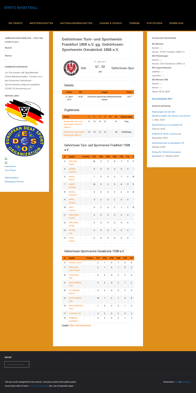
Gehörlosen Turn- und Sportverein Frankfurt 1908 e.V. (73, 124)
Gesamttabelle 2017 (162, 99)
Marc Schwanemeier (80, 325)
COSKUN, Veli (75, 313)
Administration (12, 177)
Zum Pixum (10, 170)
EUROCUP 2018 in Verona (165, 134)
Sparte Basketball (21, 8)
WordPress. (186, 382)
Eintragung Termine (14, 181)
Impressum (10, 166)
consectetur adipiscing (39, 386)
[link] (189, 23)
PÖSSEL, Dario (75, 262)
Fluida (176, 382)
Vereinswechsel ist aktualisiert (166, 143)
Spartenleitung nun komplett (165, 125)
